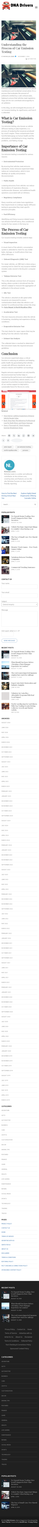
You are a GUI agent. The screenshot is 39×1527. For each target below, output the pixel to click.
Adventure (5, 1110)
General (4, 1169)
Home (4, 1232)
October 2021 (7, 953)
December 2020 (7, 997)
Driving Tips (6, 1149)
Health (4, 1174)
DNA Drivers (10, 1520)
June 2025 (5, 771)
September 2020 (7, 1012)
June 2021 (5, 967)
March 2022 (6, 928)
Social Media (6, 1194)
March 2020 (6, 1041)
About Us (5, 1249)
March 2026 (6, 742)
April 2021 (5, 977)
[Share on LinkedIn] (19, 436)
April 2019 (5, 1095)
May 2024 (5, 830)
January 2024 (6, 850)
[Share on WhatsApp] (24, 436)
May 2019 (5, 1090)
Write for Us (6, 1245)
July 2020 (5, 1021)
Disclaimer (5, 1253)
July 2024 (5, 825)
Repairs (4, 1189)
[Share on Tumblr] (3, 440)
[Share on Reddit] (33, 436)
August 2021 (6, 963)
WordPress (23, 1522)
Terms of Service (8, 1236)
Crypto (4, 1135)
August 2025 (6, 762)
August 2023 (6, 869)
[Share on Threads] (8, 440)
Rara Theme (6, 1522)
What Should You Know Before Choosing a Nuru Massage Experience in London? (22, 664)
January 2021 (6, 992)
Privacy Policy (7, 1224)
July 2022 (5, 914)
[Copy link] (17, 440)
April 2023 (5, 889)
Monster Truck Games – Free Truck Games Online (24, 548)
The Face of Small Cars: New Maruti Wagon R (24, 538)
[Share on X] (14, 436)
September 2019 (7, 1070)
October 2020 (7, 1007)
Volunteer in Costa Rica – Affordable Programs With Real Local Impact (22, 695)
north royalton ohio (10, 450)
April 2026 (5, 737)
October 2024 (7, 811)
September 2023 (7, 865)
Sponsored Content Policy (11, 1270)
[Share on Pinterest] (28, 436)
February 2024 (7, 845)
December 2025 (7, 747)
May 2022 (5, 923)
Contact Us (6, 1228)
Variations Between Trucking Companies (21, 558)
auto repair (8, 447)
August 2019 (6, 1075)
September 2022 (7, 909)
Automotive (31, 59)
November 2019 (7, 1061)
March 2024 (6, 840)
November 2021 (7, 948)
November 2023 (7, 860)
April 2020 (5, 1036)
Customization (7, 1140)
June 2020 (5, 1026)
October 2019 (7, 1065)
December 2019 (7, 1056)
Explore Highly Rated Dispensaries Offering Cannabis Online (28, 495)
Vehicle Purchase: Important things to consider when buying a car (24, 528)
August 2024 (6, 820)
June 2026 (5, 727)
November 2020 (7, 1002)
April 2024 (5, 835)
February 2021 (7, 987)
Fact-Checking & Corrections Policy (15, 1266)
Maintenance (6, 1184)
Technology (6, 1203)
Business (5, 1125)
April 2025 (5, 781)
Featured (5, 1154)
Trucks (4, 1213)
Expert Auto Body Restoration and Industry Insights (23, 684)
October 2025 (7, 752)
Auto (3, 1115)
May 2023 (5, 884)
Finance (4, 1159)
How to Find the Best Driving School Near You (9, 495)
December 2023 (7, 855)
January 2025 (6, 796)
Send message (9, 640)
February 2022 (7, 933)
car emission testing (24, 447)
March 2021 (6, 982)
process (25, 450)
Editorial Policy (7, 1261)
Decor (4, 1145)
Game (3, 1164)
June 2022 (5, 918)
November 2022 (7, 904)
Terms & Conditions (9, 1257)
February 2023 (7, 894)
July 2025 (5, 767)
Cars (3, 1130)
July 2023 (5, 874)
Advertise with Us (8, 1240)
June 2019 (5, 1085)
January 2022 (6, 938)
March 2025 (6, 786)
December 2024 (7, 801)
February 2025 (7, 791)
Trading (4, 1208)
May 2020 (5, 1031)
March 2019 (6, 1100)
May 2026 (5, 732)
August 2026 (6, 722)
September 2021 (7, 958)
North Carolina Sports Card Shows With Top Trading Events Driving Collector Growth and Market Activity (24, 707)
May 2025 (5, 776)
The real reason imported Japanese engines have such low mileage (24, 674)
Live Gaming (6, 1179)
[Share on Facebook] (9, 436)
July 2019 (5, 1080)
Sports (4, 1198)
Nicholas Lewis (8, 56)
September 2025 (7, 757)
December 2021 (7, 943)
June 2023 (5, 879)
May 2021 (5, 972)
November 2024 (7, 806)
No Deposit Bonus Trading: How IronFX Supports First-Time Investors (23, 518)
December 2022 (7, 899)
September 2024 (7, 816)
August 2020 (6, 1016)
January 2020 (6, 1051)
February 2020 (7, 1046)
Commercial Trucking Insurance (23, 567)
